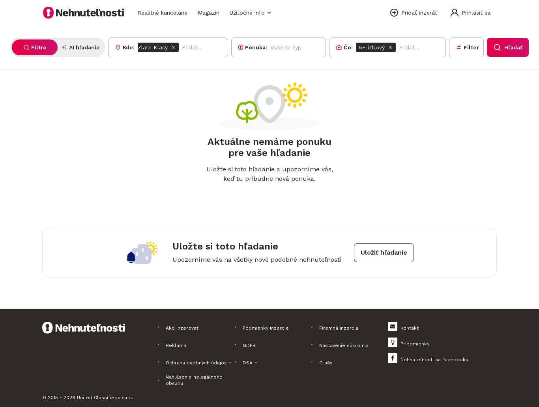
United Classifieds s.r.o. (105, 397)
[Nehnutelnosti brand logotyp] (83, 13)
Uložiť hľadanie (384, 252)
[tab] (35, 47)
